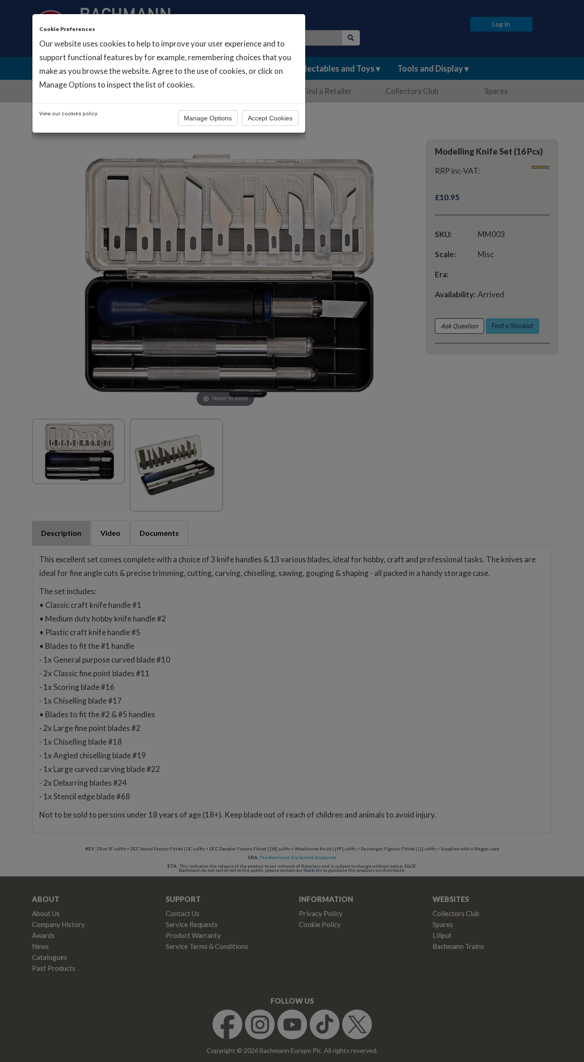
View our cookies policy (68, 114)
